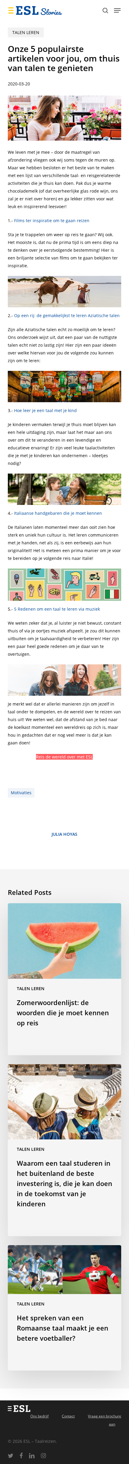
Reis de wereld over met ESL (64, 757)
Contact (68, 1416)
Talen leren (25, 32)
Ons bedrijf (39, 1416)
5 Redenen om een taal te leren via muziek (57, 609)
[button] (117, 10)
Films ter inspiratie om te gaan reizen (51, 220)
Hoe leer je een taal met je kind (45, 410)
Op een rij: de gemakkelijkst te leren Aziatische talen (67, 315)
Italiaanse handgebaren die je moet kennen (58, 513)
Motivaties (21, 792)
